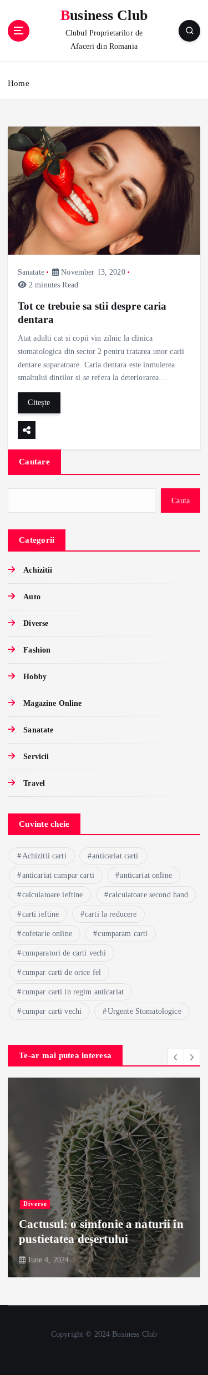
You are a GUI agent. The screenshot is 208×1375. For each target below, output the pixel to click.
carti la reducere (110, 914)
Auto (31, 596)
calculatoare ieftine (52, 895)
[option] (104, 1177)
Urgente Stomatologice (144, 1011)
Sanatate (31, 272)
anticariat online (145, 875)
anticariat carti (115, 856)
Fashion (36, 649)
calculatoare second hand (148, 895)
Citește (39, 402)
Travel (34, 783)
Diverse (35, 623)
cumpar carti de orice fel (62, 972)
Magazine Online (52, 703)
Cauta (180, 500)
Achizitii (37, 569)
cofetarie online (47, 933)
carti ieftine (40, 914)
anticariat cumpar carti (58, 875)
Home (18, 83)
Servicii (36, 756)
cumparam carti (123, 933)
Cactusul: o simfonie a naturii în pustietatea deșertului (101, 1231)
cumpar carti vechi (52, 1011)
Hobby (35, 676)
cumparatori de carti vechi (64, 953)
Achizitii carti (44, 856)
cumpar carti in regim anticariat (73, 992)
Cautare (34, 461)
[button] (176, 1057)
